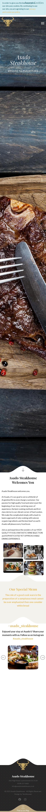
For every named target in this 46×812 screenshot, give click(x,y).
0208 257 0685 (23, 783)
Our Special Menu (23, 589)
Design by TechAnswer (23, 794)
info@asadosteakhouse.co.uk (23, 786)
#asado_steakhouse (23, 626)
